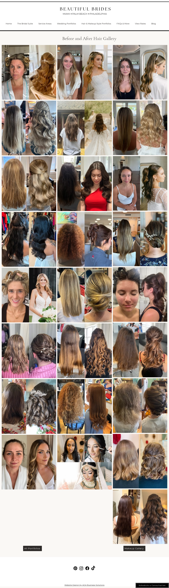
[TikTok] (93, 568)
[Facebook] (87, 568)
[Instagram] (81, 568)
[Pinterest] (75, 568)
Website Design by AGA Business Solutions (84, 585)
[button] (45, 23)
